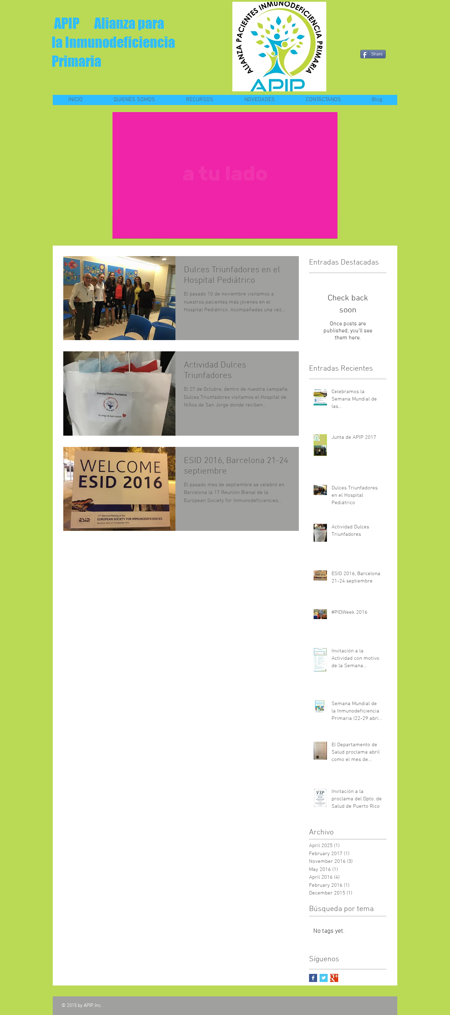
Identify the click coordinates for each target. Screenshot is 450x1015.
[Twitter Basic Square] (324, 978)
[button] (329, 231)
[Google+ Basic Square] (334, 978)
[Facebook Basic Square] (313, 978)
